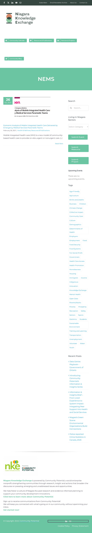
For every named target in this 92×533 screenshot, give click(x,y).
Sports (80, 315)
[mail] (70, 521)
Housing (72, 274)
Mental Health (74, 294)
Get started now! (11, 510)
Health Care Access (76, 261)
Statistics (73, 319)
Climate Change (75, 208)
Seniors (72, 315)
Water (82, 343)
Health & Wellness (24, 130)
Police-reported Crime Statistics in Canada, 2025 (78, 437)
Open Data (73, 299)
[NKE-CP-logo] (20, 457)
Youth (71, 348)
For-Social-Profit (75, 253)
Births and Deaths (76, 200)
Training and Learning (78, 331)
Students (83, 319)
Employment (74, 240)
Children (82, 204)
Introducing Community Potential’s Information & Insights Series (76, 381)
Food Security (74, 245)
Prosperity (82, 307)
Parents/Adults (75, 303)
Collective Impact (76, 212)
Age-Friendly (74, 191)
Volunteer (73, 343)
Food (85, 240)
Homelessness (75, 270)
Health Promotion (76, 265)
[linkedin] (66, 521)
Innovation (73, 286)
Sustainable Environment (74, 325)
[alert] (78, 177)
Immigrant (73, 278)
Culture (72, 220)
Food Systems (75, 249)
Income (84, 278)
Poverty (72, 307)
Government (74, 257)
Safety (83, 311)
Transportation (75, 335)
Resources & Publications (40, 130)
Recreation (73, 311)
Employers (73, 236)
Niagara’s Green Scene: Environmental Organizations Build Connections (78, 423)
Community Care (76, 216)
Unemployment (75, 339)
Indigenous (73, 282)
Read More (59, 143)
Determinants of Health (75, 230)
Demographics (75, 225)
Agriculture (73, 196)
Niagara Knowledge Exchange (17, 480)
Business (72, 204)
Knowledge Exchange (77, 290)
